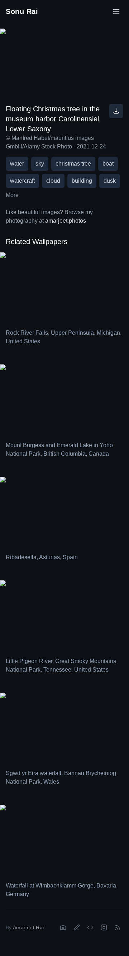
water (17, 164)
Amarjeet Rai (28, 927)
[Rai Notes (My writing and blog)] (76, 927)
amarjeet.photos (65, 221)
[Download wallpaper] (116, 111)
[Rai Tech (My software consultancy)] (90, 927)
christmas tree (73, 164)
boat (108, 164)
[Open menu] (116, 11)
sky (39, 164)
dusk (110, 181)
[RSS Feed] (117, 927)
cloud (53, 181)
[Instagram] (104, 927)
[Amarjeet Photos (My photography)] (63, 927)
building (82, 181)
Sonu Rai (22, 11)
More (12, 195)
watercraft (22, 181)
